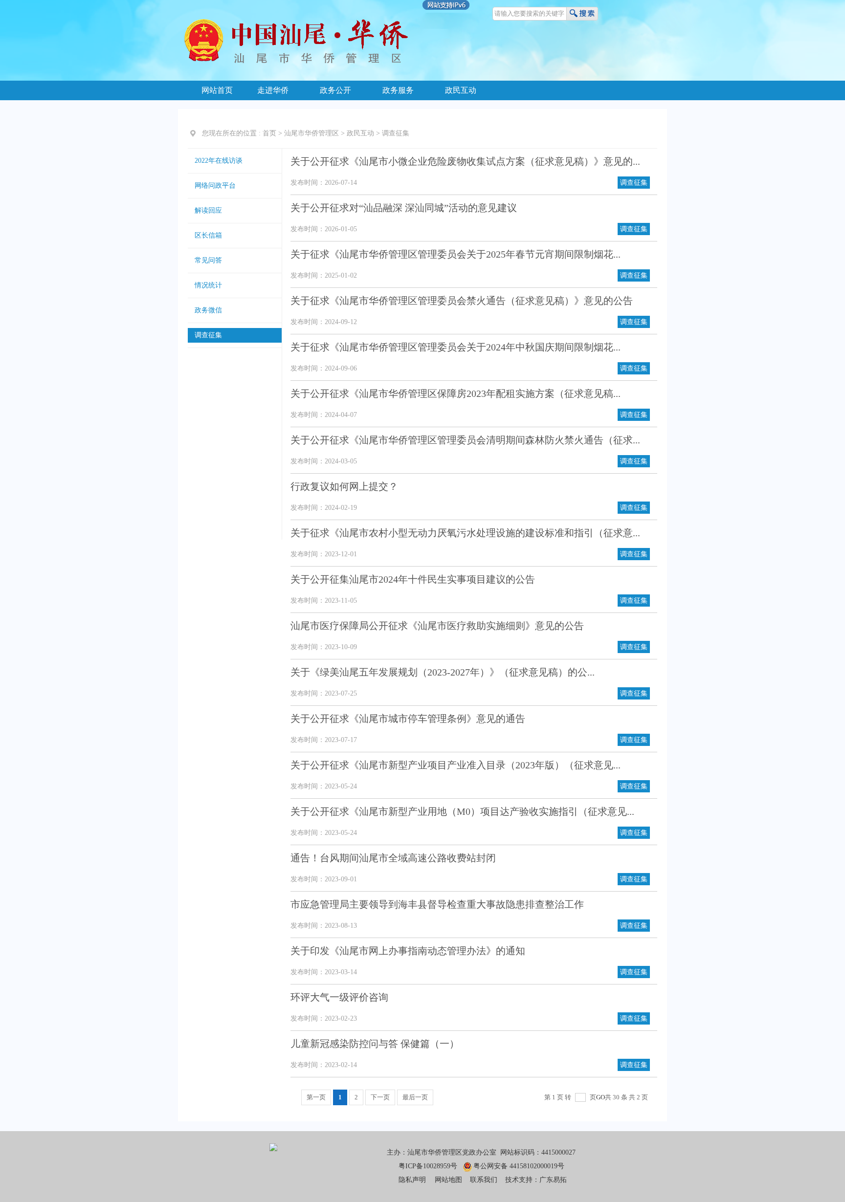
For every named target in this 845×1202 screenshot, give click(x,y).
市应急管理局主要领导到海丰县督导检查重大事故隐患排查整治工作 (437, 904)
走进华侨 (273, 90)
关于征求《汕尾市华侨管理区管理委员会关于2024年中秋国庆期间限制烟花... (455, 347)
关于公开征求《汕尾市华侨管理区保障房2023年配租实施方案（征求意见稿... (455, 393)
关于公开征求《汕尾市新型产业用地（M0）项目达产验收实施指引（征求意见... (462, 811)
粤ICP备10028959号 (428, 1166)
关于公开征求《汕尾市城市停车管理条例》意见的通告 (407, 718)
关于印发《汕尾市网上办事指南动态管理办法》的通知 (407, 950)
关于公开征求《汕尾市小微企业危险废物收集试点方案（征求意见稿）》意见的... (465, 161)
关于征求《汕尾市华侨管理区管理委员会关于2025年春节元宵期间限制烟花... (455, 254)
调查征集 (395, 133)
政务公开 (335, 90)
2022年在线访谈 (219, 160)
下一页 (380, 1097)
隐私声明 (412, 1179)
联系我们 (483, 1179)
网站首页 (217, 90)
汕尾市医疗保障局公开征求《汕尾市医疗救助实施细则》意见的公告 (437, 625)
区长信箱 (208, 235)
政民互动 (460, 90)
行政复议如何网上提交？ (344, 486)
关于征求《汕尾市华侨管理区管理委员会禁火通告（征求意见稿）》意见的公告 (461, 300)
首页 (269, 133)
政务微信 (208, 310)
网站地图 (448, 1179)
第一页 (316, 1097)
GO (600, 1097)
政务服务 (398, 90)
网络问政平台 (215, 185)
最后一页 (415, 1097)
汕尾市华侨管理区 (311, 133)
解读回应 (208, 210)
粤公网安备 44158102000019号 (518, 1166)
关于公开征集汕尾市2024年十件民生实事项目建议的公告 (412, 579)
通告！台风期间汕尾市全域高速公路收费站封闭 (393, 857)
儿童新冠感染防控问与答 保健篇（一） (374, 1043)
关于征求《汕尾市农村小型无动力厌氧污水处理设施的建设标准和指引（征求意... (465, 532)
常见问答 (208, 260)
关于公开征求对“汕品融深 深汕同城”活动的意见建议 (403, 207)
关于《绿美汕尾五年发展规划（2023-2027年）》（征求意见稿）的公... (442, 672)
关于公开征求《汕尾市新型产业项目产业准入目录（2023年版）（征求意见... (455, 765)
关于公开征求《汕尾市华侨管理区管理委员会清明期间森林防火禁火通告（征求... (465, 440)
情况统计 (208, 285)
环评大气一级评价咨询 (339, 997)
